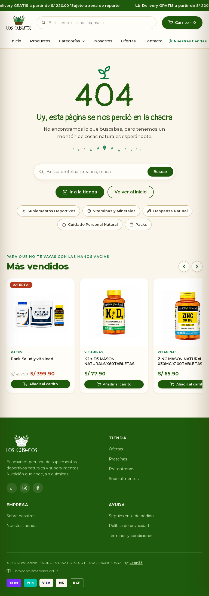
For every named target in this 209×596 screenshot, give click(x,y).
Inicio (15, 41)
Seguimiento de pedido (131, 515)
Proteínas (118, 459)
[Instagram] (25, 488)
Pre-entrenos (121, 468)
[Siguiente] (197, 266)
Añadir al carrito (43, 384)
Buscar (160, 171)
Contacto (153, 41)
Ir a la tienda (83, 192)
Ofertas (128, 41)
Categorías (69, 41)
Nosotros (103, 41)
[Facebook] (38, 488)
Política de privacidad (129, 525)
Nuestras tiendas (190, 41)
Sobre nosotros (21, 515)
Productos (40, 41)
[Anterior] (184, 266)
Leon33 (136, 563)
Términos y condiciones (131, 535)
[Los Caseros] (19, 22)
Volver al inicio (131, 192)
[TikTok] (12, 488)
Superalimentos (124, 478)
